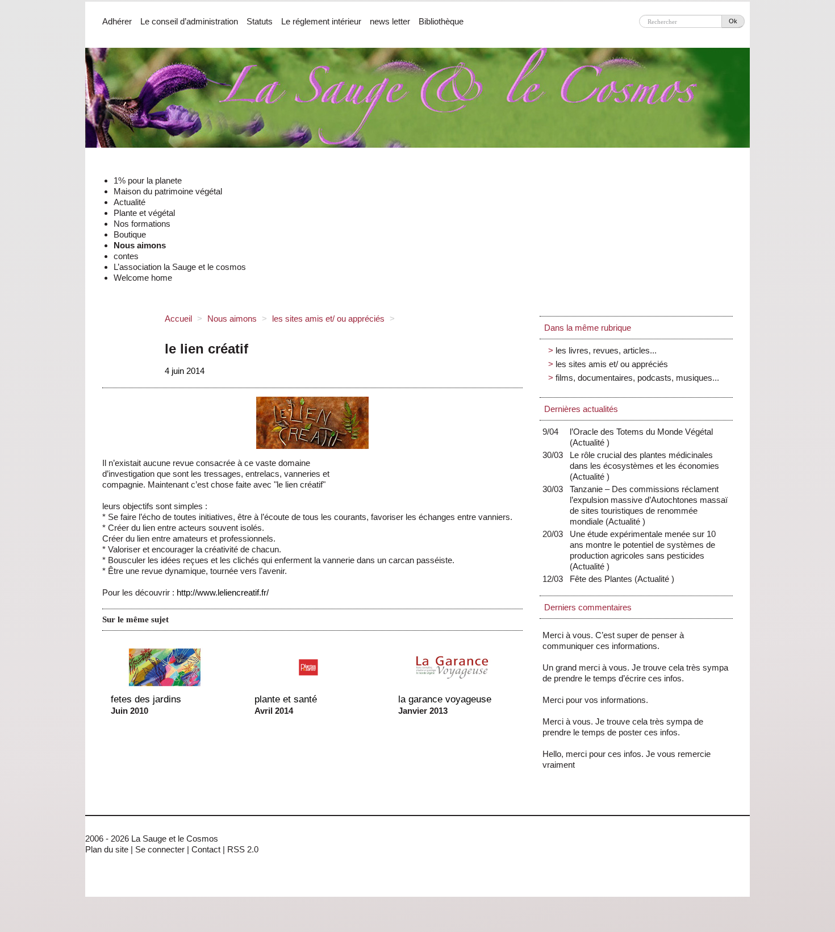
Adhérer (117, 21)
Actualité (129, 202)
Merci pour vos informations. (595, 700)
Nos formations (142, 223)
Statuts (260, 21)
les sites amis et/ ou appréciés (328, 318)
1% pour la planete (148, 180)
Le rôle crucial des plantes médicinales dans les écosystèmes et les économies (644, 465)
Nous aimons (140, 245)
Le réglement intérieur (321, 21)
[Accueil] (417, 101)
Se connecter (160, 849)
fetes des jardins (146, 699)
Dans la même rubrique (587, 327)
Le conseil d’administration (189, 21)
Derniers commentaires (588, 607)
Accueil (178, 318)
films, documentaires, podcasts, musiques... (637, 377)
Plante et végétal (144, 213)
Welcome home (143, 277)
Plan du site (106, 849)
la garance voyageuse (444, 699)
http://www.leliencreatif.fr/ (221, 592)
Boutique (130, 234)
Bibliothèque (441, 21)
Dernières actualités (581, 409)
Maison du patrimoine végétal (168, 191)
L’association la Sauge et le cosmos (180, 267)
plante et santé (285, 699)
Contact (205, 849)
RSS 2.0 (242, 849)
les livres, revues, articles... (606, 350)
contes (126, 256)
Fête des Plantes (603, 579)
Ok (733, 21)
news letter (390, 21)
